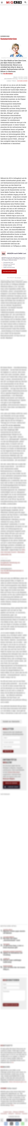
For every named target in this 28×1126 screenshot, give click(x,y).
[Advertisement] (14, 19)
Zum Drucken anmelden (22, 81)
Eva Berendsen (8, 74)
